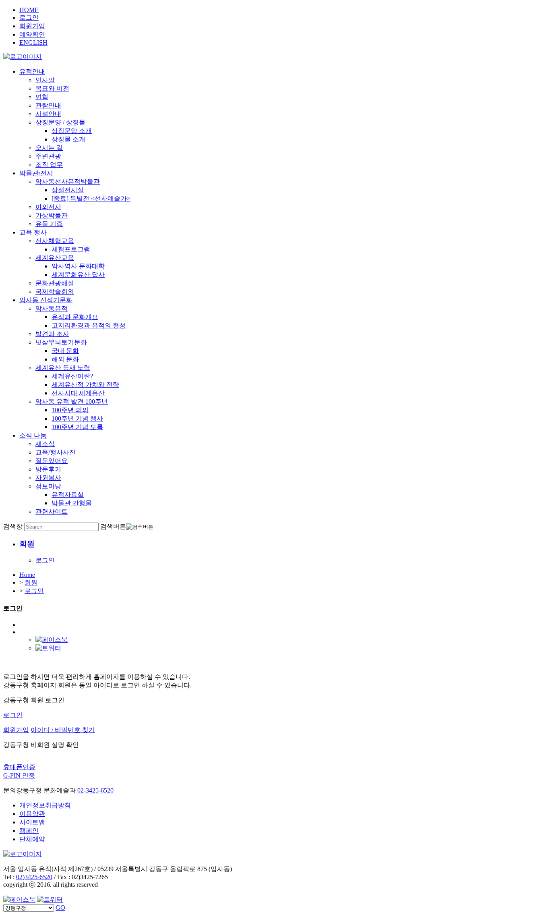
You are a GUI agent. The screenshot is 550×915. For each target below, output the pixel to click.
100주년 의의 (70, 410)
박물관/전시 (36, 173)
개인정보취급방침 (45, 805)
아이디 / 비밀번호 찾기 (63, 729)
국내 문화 (65, 350)
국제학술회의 (54, 291)
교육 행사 (33, 232)
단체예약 (32, 839)
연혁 (41, 96)
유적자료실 (68, 494)
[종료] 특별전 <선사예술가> (91, 198)
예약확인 (32, 34)
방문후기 (48, 469)
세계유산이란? (72, 376)
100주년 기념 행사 (77, 418)
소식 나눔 (33, 435)
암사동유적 (51, 308)
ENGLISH (33, 42)
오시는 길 (49, 147)
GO (60, 907)
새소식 (45, 443)
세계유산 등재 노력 (62, 367)
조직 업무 (49, 164)
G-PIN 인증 (19, 775)
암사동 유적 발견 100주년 (71, 401)
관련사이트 (51, 511)
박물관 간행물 (72, 503)
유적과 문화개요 (75, 316)
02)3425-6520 (34, 877)
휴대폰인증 (19, 767)
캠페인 (29, 830)
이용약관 (32, 813)
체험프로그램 (71, 249)
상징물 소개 (68, 139)
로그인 (29, 17)
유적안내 (32, 71)
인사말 (45, 80)
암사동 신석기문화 (45, 300)
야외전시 (48, 206)
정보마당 (48, 486)
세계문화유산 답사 (78, 274)
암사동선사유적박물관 (67, 181)
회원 (31, 582)
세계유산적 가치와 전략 (85, 384)
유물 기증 (49, 223)
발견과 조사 (52, 333)
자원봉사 (48, 477)
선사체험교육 (54, 240)
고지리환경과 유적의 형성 (89, 325)
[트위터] (48, 648)
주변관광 (48, 156)
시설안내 (48, 113)
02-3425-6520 (95, 790)
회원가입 (32, 26)
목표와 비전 (52, 88)
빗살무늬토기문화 (61, 342)
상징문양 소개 (72, 130)
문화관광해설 (54, 283)
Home (27, 574)
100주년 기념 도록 (77, 426)
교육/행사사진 (55, 452)
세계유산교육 (54, 257)
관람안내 (48, 105)
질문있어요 (51, 460)
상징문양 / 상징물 (60, 122)
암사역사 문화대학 (78, 266)
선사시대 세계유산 (78, 393)
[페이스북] (51, 639)
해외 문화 (65, 359)
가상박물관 (51, 215)
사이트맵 (32, 822)
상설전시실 (68, 190)
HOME (29, 9)
